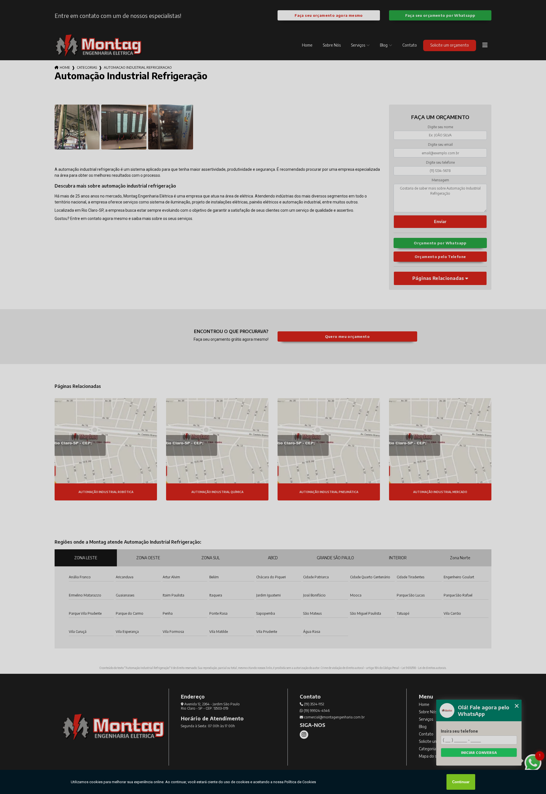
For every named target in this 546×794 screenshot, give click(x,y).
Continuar (461, 782)
